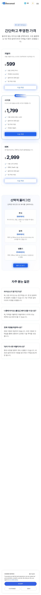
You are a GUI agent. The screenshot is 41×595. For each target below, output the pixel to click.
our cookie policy (13, 580)
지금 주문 (20, 87)
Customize (12, 588)
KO (26, 3)
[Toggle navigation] (37, 3)
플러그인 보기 (20, 265)
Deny (28, 588)
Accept (20, 583)
